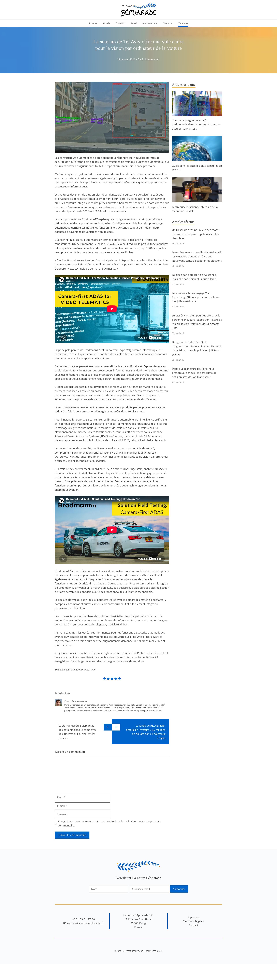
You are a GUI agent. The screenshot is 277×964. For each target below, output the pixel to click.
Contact (193, 925)
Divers (165, 23)
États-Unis (121, 23)
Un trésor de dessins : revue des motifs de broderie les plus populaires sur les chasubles (196, 234)
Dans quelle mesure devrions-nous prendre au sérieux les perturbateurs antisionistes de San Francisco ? (194, 373)
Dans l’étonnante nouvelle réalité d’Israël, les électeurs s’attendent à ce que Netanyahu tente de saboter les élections (197, 257)
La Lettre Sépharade (132, 951)
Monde (106, 23)
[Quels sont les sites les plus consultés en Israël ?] (197, 159)
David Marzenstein (149, 59)
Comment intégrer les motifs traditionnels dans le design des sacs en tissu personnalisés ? (196, 124)
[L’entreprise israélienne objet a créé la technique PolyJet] (197, 200)
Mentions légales (193, 921)
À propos (193, 917)
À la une (93, 23)
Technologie (64, 693)
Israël (134, 23)
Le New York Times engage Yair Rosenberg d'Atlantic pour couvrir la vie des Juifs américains (195, 297)
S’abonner (183, 23)
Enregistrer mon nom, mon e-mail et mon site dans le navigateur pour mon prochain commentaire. (109, 823)
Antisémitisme (149, 23)
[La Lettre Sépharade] (138, 9)
